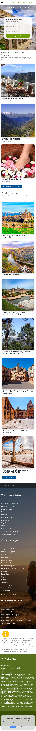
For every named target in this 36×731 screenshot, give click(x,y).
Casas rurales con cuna (7, 689)
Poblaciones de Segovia (9, 594)
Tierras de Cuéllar (7, 588)
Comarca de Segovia (8, 552)
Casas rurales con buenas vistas (25, 688)
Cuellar (3, 554)
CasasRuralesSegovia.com (19, 2)
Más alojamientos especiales (11, 186)
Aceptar (13, 727)
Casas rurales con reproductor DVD (20, 687)
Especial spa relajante (12, 179)
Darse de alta (6, 665)
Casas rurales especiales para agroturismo (18, 698)
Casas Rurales (5, 486)
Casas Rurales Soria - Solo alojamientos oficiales (17, 620)
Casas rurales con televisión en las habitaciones (17, 684)
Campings (29, 486)
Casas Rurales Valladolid (9, 623)
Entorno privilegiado (11, 139)
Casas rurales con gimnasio (16, 681)
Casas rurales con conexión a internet (20, 701)
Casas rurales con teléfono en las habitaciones (13, 674)
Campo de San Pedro (8, 549)
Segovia (3, 523)
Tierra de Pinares (7, 585)
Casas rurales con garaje (22, 702)
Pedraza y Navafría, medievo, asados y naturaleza (15, 471)
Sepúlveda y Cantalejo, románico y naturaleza (18, 392)
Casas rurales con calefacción (24, 703)
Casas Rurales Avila (7, 609)
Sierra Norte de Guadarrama (10, 531)
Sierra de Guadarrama (8, 528)
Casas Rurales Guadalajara (10, 615)
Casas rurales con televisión (15, 691)
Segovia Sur (5, 580)
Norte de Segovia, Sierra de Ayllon (12, 568)
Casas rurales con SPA (13, 706)
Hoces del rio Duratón (8, 563)
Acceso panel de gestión (11, 668)
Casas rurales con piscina (24, 694)
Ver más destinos (9, 478)
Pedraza (4, 515)
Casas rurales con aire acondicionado (19, 684)
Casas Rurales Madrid (8, 617)
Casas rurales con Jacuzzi (18, 692)
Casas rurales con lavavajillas (14, 696)
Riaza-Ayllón (5, 520)
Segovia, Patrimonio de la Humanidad (14, 236)
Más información (22, 727)
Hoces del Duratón (11, 274)
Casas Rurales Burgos (8, 612)
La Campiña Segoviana (8, 566)
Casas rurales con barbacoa (8, 705)
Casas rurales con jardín (26, 706)
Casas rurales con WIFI (15, 676)
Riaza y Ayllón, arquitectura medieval (15, 431)
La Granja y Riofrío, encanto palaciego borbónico (15, 313)
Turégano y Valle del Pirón (10, 534)
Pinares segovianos (7, 517)
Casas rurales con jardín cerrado (18, 683)
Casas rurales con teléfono (21, 699)
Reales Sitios (5, 574)
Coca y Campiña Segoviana (10, 503)
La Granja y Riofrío (7, 512)
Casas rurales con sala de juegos (22, 678)
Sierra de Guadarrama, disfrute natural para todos (16, 352)
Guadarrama (5, 557)
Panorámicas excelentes (13, 98)
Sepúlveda (4, 526)
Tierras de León (6, 591)
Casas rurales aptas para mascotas (15, 677)
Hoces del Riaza (6, 509)
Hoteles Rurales (18, 486)
